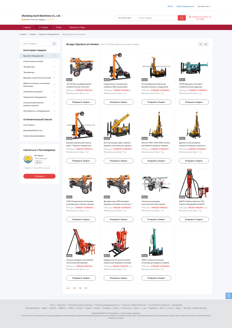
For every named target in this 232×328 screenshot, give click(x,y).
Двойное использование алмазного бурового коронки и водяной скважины (192, 145)
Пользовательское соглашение (80, 305)
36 (80, 288)
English (44, 308)
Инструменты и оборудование (36, 111)
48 (86, 288)
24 (74, 288)
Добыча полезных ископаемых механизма (36, 84)
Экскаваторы (29, 66)
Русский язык (126, 308)
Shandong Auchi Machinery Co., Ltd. (41, 15)
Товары (44, 27)
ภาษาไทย (169, 308)
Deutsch (97, 308)
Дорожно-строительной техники (37, 77)
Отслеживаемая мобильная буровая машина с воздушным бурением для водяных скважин (155, 87)
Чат (39, 162)
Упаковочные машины (33, 91)
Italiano (116, 308)
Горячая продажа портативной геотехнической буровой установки (79, 263)
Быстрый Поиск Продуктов (159, 305)
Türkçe (178, 308)
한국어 (136, 308)
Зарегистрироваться (185, 6)
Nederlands (153, 308)
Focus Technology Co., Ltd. (113, 313)
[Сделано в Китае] (36, 5)
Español (88, 308)
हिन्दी (161, 308)
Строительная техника (33, 61)
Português (106, 308)
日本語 (70, 308)
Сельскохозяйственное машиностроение (33, 104)
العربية (144, 308)
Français (79, 308)
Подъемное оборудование (35, 97)
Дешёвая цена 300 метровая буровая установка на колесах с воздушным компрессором (117, 204)
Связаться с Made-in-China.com (134, 305)
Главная (27, 27)
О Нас (58, 27)
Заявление (61, 305)
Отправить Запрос (81, 102)
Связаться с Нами (77, 27)
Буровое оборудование (33, 55)
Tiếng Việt (187, 308)
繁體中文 (62, 308)
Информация (177, 305)
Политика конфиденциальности (107, 305)
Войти (170, 6)
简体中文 (53, 308)
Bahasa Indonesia (200, 308)
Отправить (39, 176)
